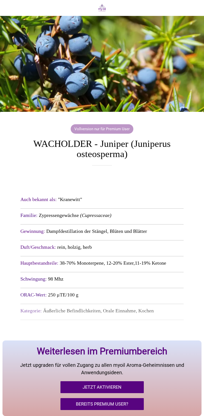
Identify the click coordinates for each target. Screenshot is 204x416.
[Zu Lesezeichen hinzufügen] (102, 180)
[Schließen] (8, 8)
